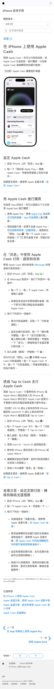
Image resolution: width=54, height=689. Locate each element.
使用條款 (14, 684)
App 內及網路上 (32, 217)
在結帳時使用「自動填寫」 (23, 230)
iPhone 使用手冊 (13, 10)
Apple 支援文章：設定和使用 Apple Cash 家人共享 (26, 606)
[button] (7, 38)
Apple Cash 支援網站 (14, 612)
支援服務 (12, 663)
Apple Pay (36, 213)
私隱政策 (5, 684)
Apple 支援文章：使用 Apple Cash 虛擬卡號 (26, 600)
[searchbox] (27, 30)
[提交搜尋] (6, 30)
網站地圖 (32, 684)
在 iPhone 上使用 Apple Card (18, 596)
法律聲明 (23, 684)
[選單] (50, 3)
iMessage (39, 264)
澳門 (3, 677)
